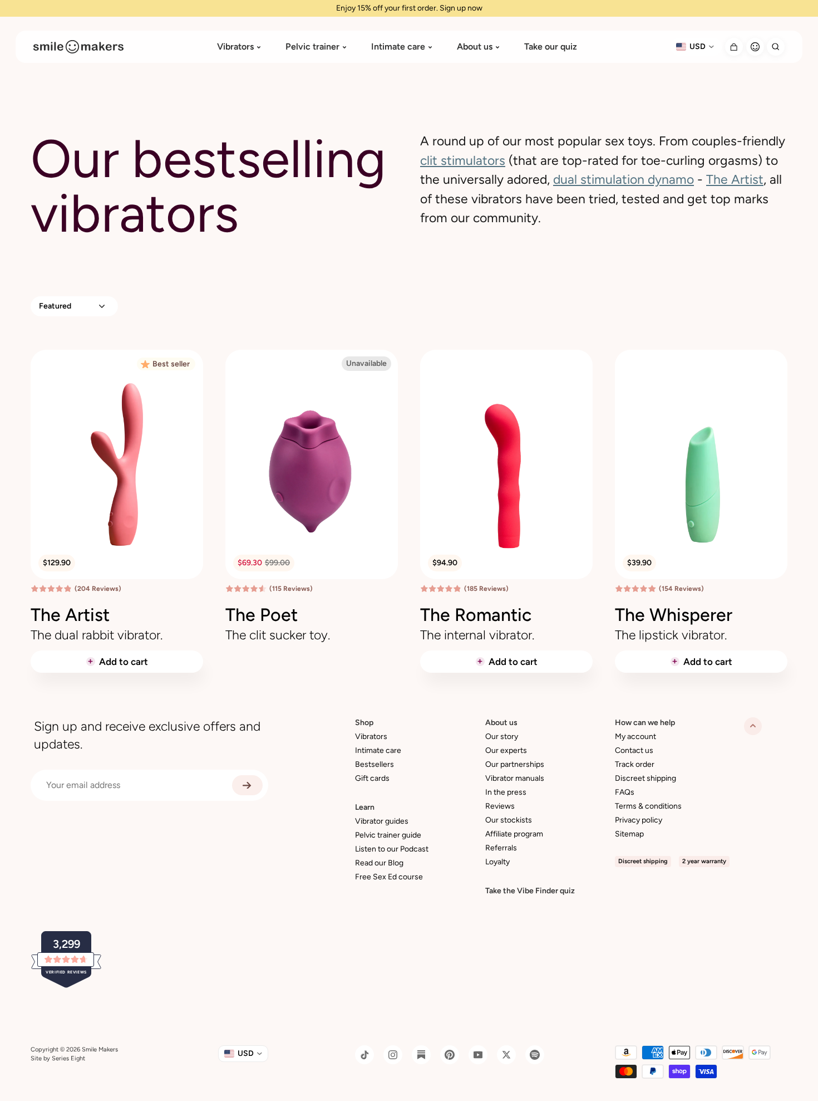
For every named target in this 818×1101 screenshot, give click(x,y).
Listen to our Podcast (391, 849)
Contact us (634, 750)
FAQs (624, 792)
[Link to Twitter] (506, 1054)
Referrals (501, 848)
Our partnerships (514, 764)
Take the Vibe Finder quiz (530, 891)
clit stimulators (462, 160)
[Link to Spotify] (534, 1054)
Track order (634, 764)
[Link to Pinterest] (449, 1054)
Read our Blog (379, 863)
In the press (505, 792)
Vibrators (235, 47)
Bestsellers (374, 764)
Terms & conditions (648, 806)
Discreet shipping (645, 778)
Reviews (500, 806)
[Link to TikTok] (364, 1054)
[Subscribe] (247, 785)
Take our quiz (550, 47)
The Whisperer (673, 614)
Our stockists (508, 820)
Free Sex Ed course (389, 877)
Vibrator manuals (514, 778)
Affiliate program (514, 834)
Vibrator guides (381, 821)
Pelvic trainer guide (388, 835)
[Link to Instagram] (392, 1054)
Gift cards (372, 778)
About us (474, 47)
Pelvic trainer (312, 47)
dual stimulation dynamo (623, 179)
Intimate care (398, 47)
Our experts (506, 750)
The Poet (261, 614)
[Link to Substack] (421, 1054)
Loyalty (497, 862)
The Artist (734, 179)
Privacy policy (638, 820)
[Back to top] (753, 726)
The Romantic (475, 614)
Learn (364, 807)
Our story (501, 736)
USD (697, 46)
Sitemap (629, 834)
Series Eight (68, 1058)
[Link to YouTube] (478, 1054)
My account (635, 736)
